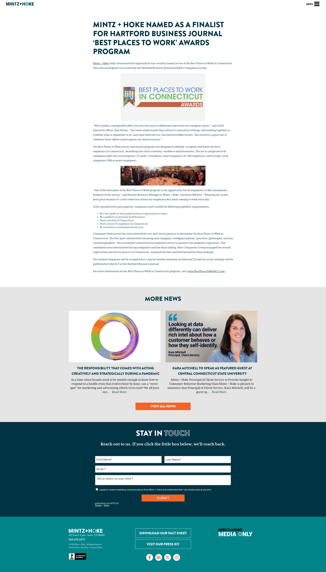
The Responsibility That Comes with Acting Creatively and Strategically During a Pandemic (115, 371)
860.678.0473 (77, 539)
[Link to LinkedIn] (158, 557)
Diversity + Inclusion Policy (91, 548)
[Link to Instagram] (176, 557)
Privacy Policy (74, 548)
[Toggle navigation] (317, 3)
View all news (163, 406)
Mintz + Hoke (101, 63)
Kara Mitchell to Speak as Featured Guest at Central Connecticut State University (212, 371)
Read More (119, 392)
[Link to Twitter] (167, 557)
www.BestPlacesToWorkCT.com (206, 271)
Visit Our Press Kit (163, 544)
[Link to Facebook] (149, 557)
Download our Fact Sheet (163, 533)
